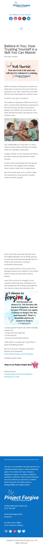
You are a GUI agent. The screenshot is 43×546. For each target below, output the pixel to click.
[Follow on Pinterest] (15, 531)
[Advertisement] (20, 218)
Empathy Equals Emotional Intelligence (18, 374)
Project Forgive (12, 56)
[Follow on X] (19, 531)
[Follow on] (11, 18)
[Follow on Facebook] (6, 531)
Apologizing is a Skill (11, 377)
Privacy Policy (9, 485)
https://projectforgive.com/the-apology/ (18, 354)
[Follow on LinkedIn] (23, 531)
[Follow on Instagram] (10, 531)
